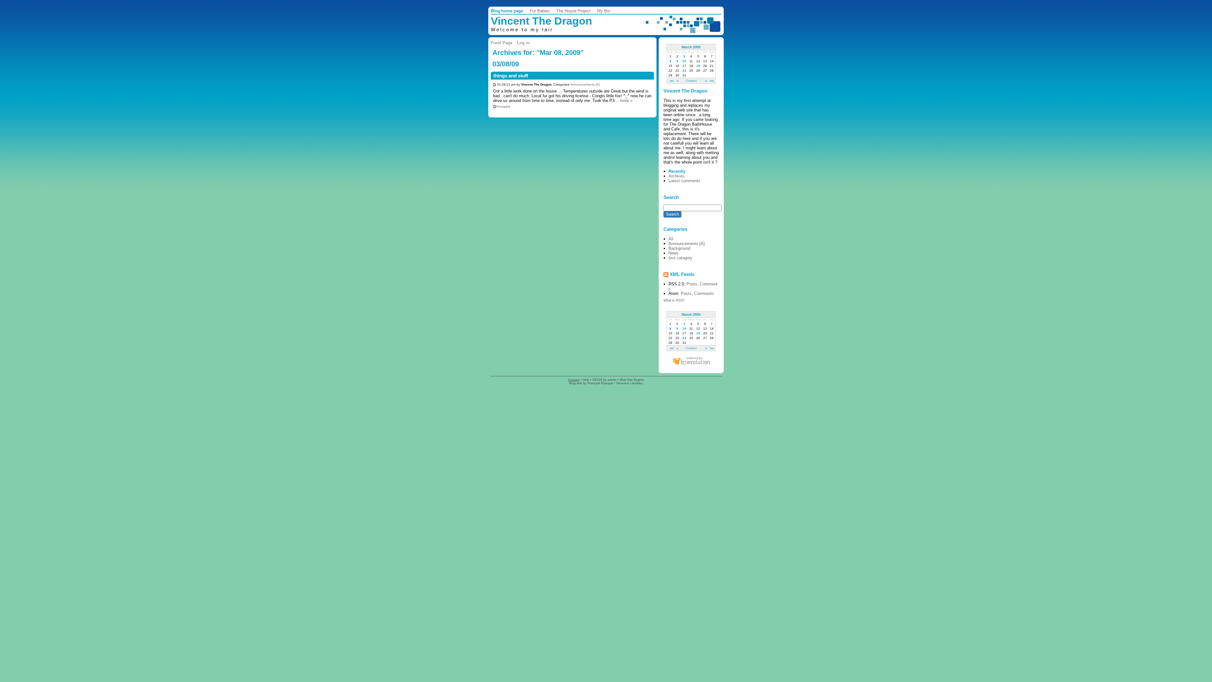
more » (626, 100)
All (670, 238)
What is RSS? (674, 300)
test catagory (680, 257)
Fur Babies (540, 11)
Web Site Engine (632, 379)
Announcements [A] (585, 85)
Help (586, 379)
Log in (523, 42)
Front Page (501, 42)
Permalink (503, 106)
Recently (676, 171)
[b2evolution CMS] (691, 364)
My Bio (603, 11)
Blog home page (507, 11)
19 (698, 66)
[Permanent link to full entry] (494, 85)
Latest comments (684, 180)
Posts (691, 284)
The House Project (573, 11)
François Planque (600, 383)
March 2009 (691, 47)
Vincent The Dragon (541, 21)
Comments (704, 293)
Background (679, 248)
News (673, 253)
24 (684, 70)
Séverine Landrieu (629, 383)
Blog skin (575, 383)
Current (691, 80)
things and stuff (510, 75)
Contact (573, 379)
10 (684, 61)
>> (712, 80)
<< (672, 80)
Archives (676, 176)
